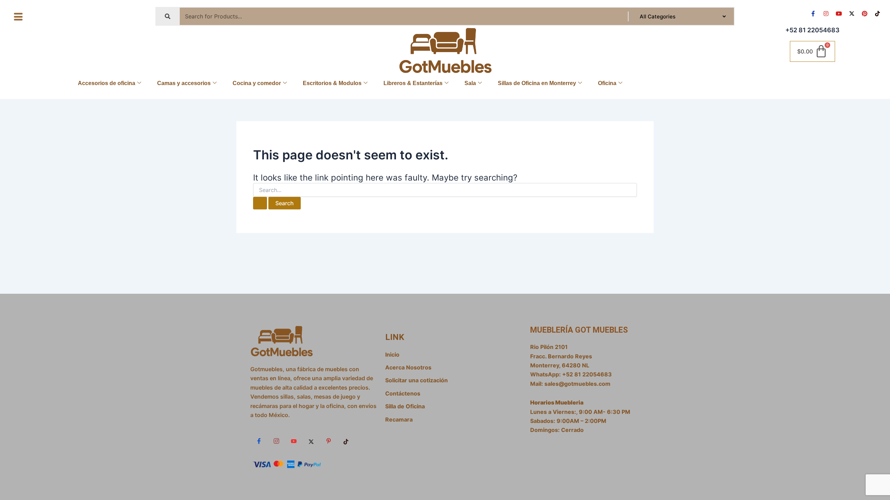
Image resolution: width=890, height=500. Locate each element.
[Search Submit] (260, 203)
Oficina (607, 83)
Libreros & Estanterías (413, 83)
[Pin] (328, 441)
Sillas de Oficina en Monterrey (537, 83)
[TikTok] (346, 441)
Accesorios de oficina (106, 83)
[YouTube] (293, 441)
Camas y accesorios (184, 83)
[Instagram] (276, 441)
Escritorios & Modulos (332, 83)
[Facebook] (259, 441)
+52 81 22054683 (812, 30)
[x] (311, 441)
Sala (470, 83)
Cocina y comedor (257, 83)
